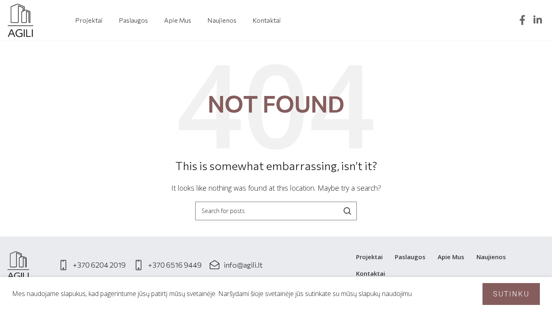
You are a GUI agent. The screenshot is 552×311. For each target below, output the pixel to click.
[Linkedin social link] (537, 20)
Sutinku (511, 294)
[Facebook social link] (522, 20)
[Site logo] (20, 19)
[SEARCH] (347, 211)
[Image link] (18, 264)
